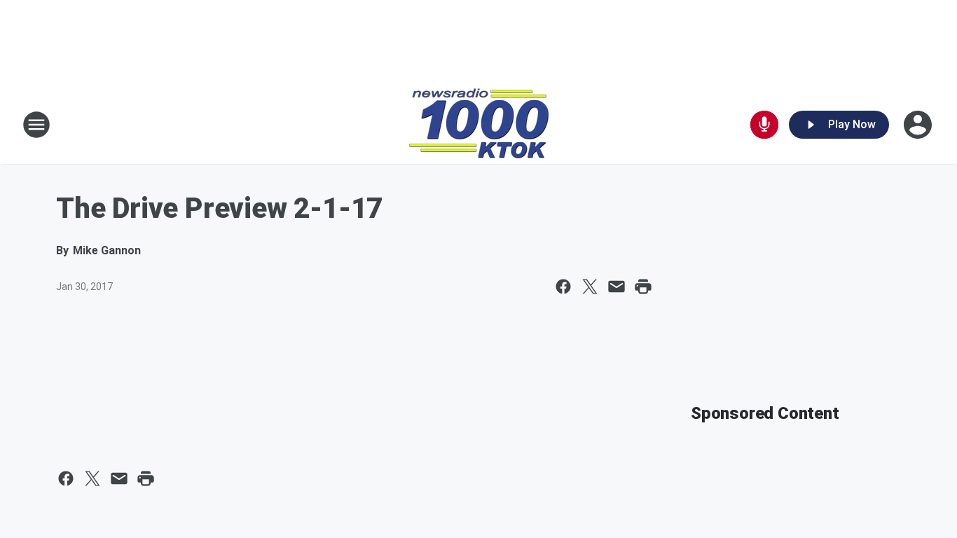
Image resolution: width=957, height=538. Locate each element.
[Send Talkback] (764, 125)
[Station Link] (479, 124)
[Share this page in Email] (616, 286)
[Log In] (919, 125)
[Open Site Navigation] (36, 125)
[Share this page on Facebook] (563, 286)
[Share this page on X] (590, 286)
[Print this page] (643, 286)
